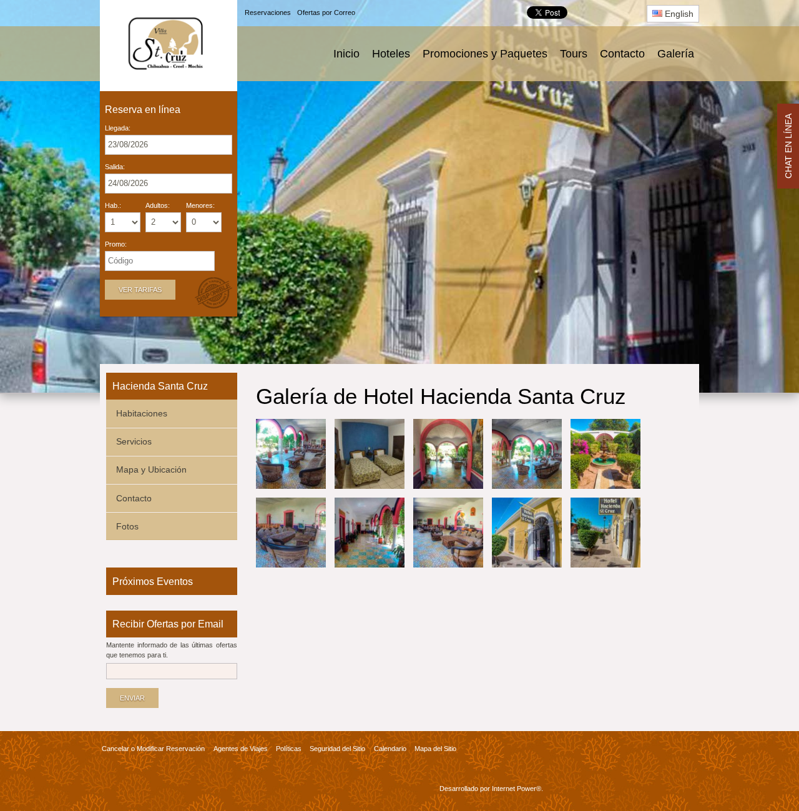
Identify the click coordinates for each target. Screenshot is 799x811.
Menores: (200, 205)
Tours (573, 53)
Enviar (132, 698)
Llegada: (117, 128)
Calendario (390, 748)
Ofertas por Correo (326, 12)
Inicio (346, 53)
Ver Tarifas (140, 289)
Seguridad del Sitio (337, 748)
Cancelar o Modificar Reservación (153, 748)
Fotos (127, 526)
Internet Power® (516, 788)
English (678, 14)
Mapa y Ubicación (151, 469)
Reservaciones (268, 12)
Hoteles (391, 53)
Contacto (622, 53)
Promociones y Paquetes (485, 53)
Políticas (288, 748)
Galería (675, 53)
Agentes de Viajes (240, 748)
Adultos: (157, 205)
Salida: (115, 167)
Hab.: (113, 205)
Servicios (134, 441)
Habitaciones (141, 413)
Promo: (116, 244)
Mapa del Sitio (435, 748)
